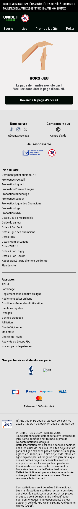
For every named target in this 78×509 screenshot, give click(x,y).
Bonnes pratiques (12, 317)
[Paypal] (31, 392)
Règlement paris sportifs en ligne (21, 293)
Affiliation (7, 322)
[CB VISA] (62, 392)
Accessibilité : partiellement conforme (24, 260)
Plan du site (9, 265)
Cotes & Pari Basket (13, 256)
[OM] (47, 370)
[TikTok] (11, 129)
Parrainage (8, 289)
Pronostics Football (13, 179)
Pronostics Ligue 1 (13, 184)
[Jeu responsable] (33, 153)
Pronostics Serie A (13, 198)
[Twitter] (25, 129)
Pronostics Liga (11, 208)
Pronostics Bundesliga (15, 194)
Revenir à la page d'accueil (39, 100)
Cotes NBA (8, 236)
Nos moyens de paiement (17, 346)
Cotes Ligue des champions (18, 232)
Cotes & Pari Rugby (13, 251)
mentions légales (12, 308)
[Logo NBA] (31, 370)
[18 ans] (52, 153)
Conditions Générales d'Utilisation (22, 303)
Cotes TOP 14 (10, 246)
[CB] (15, 391)
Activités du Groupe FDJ (16, 341)
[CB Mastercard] (39, 398)
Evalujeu (7, 313)
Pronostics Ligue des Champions (21, 203)
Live (24, 28)
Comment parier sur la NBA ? (19, 174)
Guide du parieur (11, 222)
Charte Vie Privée (12, 336)
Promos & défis (47, 28)
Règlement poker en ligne (17, 298)
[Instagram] (18, 129)
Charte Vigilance (12, 327)
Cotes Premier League (15, 241)
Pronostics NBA (11, 213)
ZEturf (5, 284)
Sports (8, 28)
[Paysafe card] (46, 392)
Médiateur (8, 332)
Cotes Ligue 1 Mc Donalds (17, 217)
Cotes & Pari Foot (12, 227)
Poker (70, 28)
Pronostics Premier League (18, 189)
